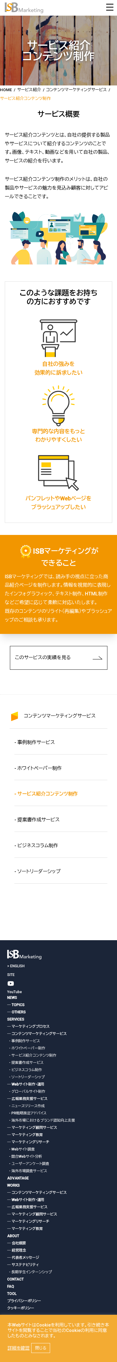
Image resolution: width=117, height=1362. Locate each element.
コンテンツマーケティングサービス (60, 716)
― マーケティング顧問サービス (32, 1128)
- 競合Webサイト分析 (24, 1156)
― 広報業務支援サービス (27, 1099)
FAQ (10, 1286)
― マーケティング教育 (25, 1135)
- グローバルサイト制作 (26, 1091)
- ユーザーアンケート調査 (28, 1164)
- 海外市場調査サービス (27, 1171)
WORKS (13, 1185)
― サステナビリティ (23, 1265)
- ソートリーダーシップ (37, 871)
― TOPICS (16, 1005)
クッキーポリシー (20, 1308)
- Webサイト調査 (21, 1149)
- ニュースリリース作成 (26, 1106)
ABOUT (13, 1236)
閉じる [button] (40, 1348)
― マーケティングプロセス (28, 1026)
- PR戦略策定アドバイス (26, 1113)
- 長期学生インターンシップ (29, 1272)
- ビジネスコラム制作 (36, 845)
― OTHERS (16, 1012)
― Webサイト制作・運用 (25, 1084)
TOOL (11, 1294)
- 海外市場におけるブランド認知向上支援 (41, 1120)
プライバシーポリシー (24, 1301)
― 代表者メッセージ (23, 1257)
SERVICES (15, 1019)
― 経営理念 (16, 1250)
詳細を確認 (19, 1348)
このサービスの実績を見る (43, 657)
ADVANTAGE (18, 1178)
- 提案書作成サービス (37, 820)
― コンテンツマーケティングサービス (37, 1034)
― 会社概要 (16, 1243)
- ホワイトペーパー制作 (38, 768)
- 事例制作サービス (34, 742)
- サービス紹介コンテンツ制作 (31, 1055)
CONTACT (15, 1279)
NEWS (12, 998)
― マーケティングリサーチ (28, 1142)
